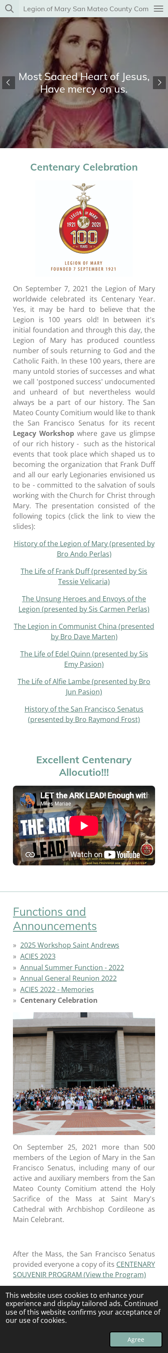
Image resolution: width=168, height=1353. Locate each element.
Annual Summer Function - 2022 (72, 967)
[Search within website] (9, 8)
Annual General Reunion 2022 (68, 978)
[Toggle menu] (158, 8)
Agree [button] (136, 1339)
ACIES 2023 (38, 956)
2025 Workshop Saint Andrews (69, 945)
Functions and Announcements (55, 919)
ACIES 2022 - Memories (57, 989)
